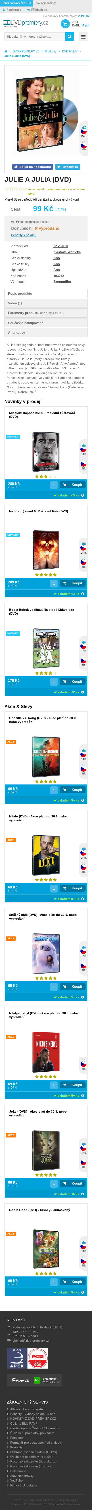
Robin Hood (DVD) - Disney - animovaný (39, 1210)
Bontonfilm (62, 282)
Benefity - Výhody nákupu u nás (32, 1414)
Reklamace (18, 1471)
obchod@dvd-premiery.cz (31, 1340)
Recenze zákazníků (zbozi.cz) (31, 1466)
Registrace (13, 9)
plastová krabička (67, 252)
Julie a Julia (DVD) (17, 56)
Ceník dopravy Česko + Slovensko (34, 1428)
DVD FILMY (70, 51)
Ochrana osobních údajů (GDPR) (33, 1452)
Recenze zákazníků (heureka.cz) (33, 1461)
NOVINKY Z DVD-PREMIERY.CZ (33, 1418)
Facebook (17, 1437)
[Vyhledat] (69, 36)
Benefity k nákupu (23, 235)
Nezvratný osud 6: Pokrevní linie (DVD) (38, 511)
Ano (56, 258)
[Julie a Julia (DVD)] (46, 113)
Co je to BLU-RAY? (23, 1423)
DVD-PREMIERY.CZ (26, 51)
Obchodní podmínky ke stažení (32, 1456)
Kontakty (16, 1447)
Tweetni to (69, 167)
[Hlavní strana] (5, 51)
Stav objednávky (45, 3)
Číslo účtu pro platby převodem (32, 1433)
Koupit (77, 485)
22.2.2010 (60, 246)
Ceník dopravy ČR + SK (16, 3)
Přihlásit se (39, 9)
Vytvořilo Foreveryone (65, 1504)
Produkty (50, 51)
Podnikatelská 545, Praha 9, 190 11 (38, 1327)
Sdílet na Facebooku (35, 167)
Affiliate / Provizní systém (28, 1409)
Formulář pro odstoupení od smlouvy (36, 1442)
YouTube (16, 1480)
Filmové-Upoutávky (24, 1485)
